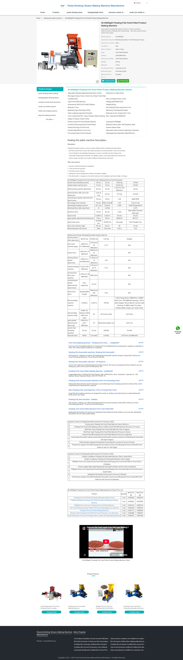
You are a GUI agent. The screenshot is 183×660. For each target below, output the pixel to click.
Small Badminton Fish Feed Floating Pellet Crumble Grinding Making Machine (94, 515)
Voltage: (104, 55)
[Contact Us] (178, 330)
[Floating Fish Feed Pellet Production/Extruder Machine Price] (134, 592)
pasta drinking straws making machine (81, 12)
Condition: (104, 46)
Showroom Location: (108, 43)
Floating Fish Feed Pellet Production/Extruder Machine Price (94, 498)
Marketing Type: (106, 71)
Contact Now (51, 612)
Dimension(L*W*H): (107, 58)
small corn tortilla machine (139, 12)
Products (56, 12)
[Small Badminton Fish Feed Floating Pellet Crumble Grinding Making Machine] (51, 592)
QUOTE (141, 342)
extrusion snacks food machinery (121, 12)
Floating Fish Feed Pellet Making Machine (94, 510)
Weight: (103, 62)
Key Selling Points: (107, 68)
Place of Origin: (106, 49)
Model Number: (106, 36)
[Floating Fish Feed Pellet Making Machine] (79, 592)
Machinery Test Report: (106, 76)
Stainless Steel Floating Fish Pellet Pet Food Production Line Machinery (94, 513)
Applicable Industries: (108, 40)
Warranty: (104, 65)
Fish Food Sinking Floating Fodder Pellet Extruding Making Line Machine (94, 508)
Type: (103, 52)
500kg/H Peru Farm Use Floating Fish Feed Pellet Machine (94, 505)
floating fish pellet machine (53, 18)
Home (42, 12)
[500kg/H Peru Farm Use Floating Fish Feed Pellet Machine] (107, 592)
